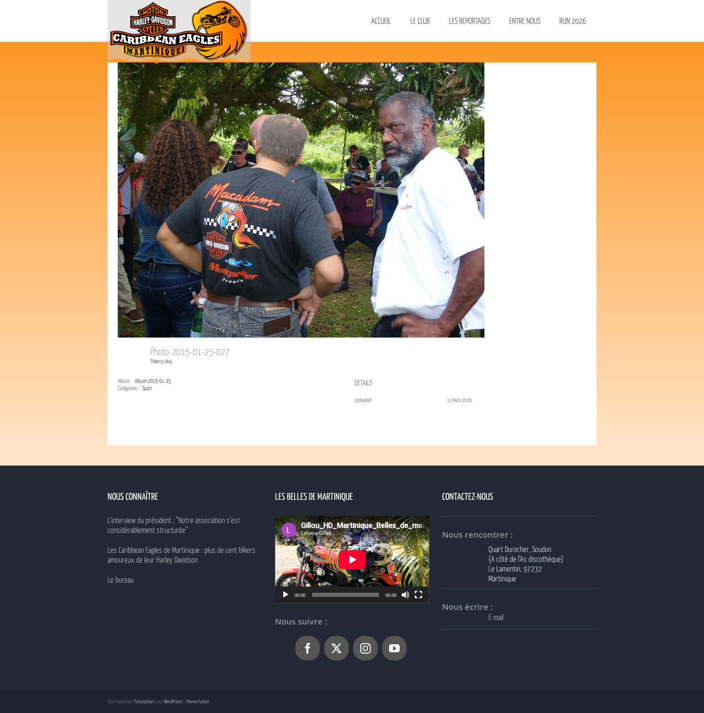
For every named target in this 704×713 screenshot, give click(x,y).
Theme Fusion (197, 701)
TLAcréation (144, 701)
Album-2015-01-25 (153, 381)
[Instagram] (365, 648)
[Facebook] (307, 648)
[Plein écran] (418, 595)
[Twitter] (336, 648)
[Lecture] (286, 595)
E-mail (496, 618)
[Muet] (405, 595)
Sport (147, 388)
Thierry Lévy (161, 361)
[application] (352, 559)
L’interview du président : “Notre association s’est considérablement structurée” (174, 525)
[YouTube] (394, 648)
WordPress (173, 701)
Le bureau (121, 580)
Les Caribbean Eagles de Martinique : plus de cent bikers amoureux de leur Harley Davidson (181, 555)
